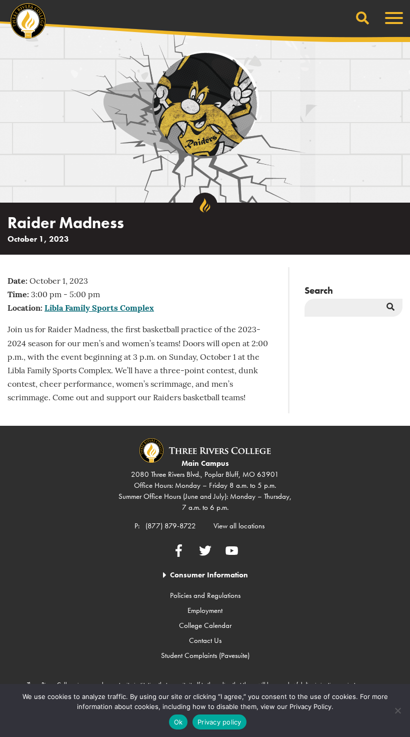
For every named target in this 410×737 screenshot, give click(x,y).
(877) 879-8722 (171, 526)
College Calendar (205, 625)
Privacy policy (220, 722)
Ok (178, 722)
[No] (397, 710)
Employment (205, 610)
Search (318, 290)
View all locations (239, 526)
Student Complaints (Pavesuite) (205, 655)
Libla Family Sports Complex (99, 309)
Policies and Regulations (205, 595)
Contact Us (205, 640)
